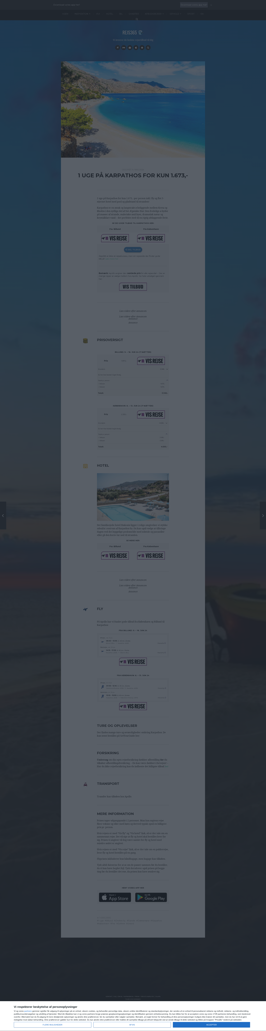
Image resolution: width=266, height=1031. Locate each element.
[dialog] (133, 1016)
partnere (28, 1011)
